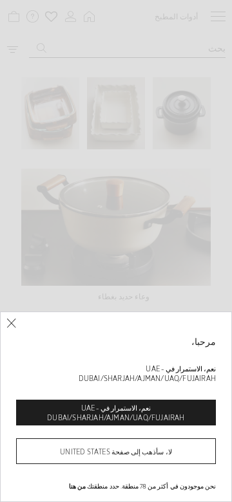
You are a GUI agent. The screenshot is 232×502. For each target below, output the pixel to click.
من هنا (77, 486)
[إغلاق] (11, 323)
